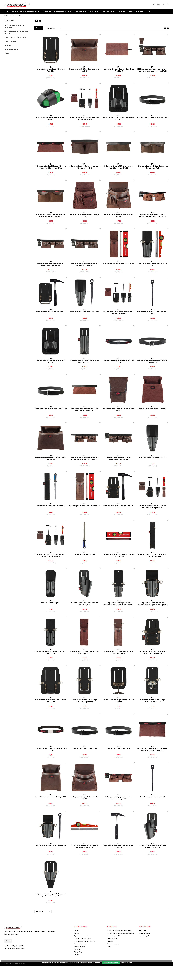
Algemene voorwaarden (81, 936)
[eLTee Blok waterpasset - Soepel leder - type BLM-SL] (118, 244)
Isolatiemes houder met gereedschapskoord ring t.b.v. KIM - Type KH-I (152, 555)
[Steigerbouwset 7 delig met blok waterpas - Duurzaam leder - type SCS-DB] (152, 487)
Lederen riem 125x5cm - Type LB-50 (85, 748)
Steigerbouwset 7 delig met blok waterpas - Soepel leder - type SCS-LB (84, 118)
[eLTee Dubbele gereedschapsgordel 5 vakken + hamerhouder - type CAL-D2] (51, 244)
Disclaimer (77, 949)
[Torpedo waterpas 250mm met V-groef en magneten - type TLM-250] (84, 826)
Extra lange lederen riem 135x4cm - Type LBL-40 (152, 117)
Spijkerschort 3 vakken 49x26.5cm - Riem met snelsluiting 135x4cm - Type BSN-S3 (152, 749)
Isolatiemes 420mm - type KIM (84, 554)
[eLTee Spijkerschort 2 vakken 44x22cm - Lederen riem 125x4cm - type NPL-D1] (152, 147)
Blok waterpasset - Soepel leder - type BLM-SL (118, 263)
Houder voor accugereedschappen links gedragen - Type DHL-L (152, 846)
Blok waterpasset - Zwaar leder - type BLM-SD (84, 506)
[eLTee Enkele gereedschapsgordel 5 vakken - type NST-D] (118, 195)
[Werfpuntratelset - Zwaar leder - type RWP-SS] (51, 826)
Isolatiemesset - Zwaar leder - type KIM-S (50, 506)
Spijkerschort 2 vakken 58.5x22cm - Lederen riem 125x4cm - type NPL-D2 (118, 167)
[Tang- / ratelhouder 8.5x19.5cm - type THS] (152, 438)
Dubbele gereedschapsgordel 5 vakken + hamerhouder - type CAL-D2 (50, 264)
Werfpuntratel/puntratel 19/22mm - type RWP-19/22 (152, 312)
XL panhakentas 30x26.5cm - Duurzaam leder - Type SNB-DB (50, 458)
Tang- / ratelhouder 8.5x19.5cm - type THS (152, 457)
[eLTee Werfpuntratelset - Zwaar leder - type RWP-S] (84, 293)
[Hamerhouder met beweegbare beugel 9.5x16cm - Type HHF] (118, 681)
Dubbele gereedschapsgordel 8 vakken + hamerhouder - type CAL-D (84, 264)
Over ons (77, 930)
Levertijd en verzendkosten (82, 938)
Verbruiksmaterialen (136, 11)
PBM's (149, 11)
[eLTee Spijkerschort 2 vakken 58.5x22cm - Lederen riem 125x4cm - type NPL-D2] (118, 147)
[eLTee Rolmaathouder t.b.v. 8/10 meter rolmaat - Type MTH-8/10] (118, 98)
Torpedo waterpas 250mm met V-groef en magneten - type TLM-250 (84, 846)
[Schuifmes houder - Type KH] (51, 584)
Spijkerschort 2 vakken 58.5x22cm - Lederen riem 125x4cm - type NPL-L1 (84, 409)
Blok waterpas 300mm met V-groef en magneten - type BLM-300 (118, 555)
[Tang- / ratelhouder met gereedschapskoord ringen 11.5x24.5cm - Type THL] (51, 875)
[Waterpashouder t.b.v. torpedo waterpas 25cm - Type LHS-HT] (51, 632)
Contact (76, 933)
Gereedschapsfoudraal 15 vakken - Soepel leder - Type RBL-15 (118, 70)
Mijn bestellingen (144, 933)
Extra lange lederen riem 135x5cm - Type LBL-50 (51, 408)
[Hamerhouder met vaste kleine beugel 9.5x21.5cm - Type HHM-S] (84, 681)
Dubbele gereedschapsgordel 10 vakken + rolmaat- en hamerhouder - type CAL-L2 (152, 215)
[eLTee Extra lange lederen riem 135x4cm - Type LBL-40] (152, 98)
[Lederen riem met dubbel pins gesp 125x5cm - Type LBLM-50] (152, 341)
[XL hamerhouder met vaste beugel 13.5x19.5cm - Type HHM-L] (51, 681)
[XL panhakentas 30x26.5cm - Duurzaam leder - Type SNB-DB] (51, 438)
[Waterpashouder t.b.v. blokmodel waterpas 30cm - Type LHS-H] (84, 341)
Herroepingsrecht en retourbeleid (84, 941)
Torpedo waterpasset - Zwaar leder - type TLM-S (152, 264)
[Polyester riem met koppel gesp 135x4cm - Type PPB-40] (51, 729)
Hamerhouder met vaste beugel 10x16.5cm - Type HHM (50, 70)
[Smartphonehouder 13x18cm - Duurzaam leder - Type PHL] (118, 390)
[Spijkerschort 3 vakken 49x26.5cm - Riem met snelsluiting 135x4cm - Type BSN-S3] (152, 729)
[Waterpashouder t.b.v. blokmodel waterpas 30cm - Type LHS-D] (118, 632)
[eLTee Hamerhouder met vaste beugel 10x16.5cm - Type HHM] (51, 50)
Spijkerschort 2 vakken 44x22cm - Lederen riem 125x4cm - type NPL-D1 (152, 167)
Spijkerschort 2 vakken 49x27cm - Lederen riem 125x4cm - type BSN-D (84, 167)
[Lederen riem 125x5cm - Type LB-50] (84, 729)
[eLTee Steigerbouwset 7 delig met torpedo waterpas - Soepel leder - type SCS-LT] (118, 293)
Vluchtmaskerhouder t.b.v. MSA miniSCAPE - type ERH (50, 118)
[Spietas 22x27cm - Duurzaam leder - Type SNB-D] (51, 778)
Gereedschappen (109, 11)
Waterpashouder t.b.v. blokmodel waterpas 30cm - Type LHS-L (84, 652)
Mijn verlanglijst (144, 936)
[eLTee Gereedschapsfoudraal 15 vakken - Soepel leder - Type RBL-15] (118, 50)
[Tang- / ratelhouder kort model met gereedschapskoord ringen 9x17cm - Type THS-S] (152, 584)
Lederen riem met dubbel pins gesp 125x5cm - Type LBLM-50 (152, 361)
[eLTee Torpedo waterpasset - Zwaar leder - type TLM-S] (152, 244)
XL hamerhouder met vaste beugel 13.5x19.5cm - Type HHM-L (50, 701)
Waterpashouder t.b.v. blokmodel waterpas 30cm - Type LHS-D (118, 652)
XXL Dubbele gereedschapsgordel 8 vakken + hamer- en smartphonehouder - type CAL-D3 (152, 70)
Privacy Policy (78, 952)
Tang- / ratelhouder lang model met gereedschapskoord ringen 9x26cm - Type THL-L (118, 605)
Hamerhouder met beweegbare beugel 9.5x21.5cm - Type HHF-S (152, 701)
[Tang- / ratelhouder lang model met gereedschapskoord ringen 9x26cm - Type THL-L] (118, 584)
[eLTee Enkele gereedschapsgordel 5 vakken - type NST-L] (84, 195)
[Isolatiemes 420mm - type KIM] (84, 535)
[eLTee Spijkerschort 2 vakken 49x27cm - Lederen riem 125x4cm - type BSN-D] (84, 147)
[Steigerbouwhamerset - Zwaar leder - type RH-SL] (118, 487)
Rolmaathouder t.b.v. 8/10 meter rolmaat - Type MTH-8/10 (118, 118)
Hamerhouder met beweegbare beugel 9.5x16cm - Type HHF (118, 701)
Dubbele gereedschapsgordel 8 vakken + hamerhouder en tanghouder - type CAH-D (85, 458)
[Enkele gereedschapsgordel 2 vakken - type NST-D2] (84, 778)
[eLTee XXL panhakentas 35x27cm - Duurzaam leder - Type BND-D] (84, 50)
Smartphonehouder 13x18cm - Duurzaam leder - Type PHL (118, 409)
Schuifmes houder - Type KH (50, 603)
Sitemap (76, 955)
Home (6, 15)
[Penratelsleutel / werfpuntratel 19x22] (152, 778)
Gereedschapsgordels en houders (87, 11)
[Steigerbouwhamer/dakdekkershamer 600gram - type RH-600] (118, 826)
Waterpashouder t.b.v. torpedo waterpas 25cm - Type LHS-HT (50, 652)
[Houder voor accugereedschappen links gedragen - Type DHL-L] (152, 826)
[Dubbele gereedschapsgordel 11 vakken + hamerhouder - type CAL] (118, 778)
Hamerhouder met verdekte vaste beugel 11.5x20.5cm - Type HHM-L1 (152, 652)
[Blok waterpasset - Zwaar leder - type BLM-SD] (84, 487)
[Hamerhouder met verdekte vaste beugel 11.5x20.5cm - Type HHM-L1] (152, 632)
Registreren (142, 930)
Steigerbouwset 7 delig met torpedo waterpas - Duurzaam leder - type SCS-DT (50, 555)
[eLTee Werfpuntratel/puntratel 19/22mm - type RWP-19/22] (152, 293)
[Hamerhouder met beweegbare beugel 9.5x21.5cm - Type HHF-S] (152, 681)
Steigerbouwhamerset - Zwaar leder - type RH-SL (118, 507)
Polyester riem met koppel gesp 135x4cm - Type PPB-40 (51, 749)
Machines (122, 11)
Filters (39, 28)
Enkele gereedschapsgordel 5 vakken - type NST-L (84, 215)
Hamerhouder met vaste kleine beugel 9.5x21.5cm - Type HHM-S (84, 701)
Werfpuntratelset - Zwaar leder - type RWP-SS (51, 845)
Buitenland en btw (79, 944)
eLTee (18, 15)
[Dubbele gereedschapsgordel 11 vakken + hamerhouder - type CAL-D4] (118, 438)
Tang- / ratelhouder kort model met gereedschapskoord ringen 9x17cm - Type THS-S (152, 605)
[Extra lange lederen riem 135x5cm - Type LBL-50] (51, 390)
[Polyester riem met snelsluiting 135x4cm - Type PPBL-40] (118, 341)
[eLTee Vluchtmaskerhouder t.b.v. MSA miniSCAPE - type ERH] (51, 98)
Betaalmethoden (79, 946)
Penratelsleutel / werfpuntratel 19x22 (152, 797)
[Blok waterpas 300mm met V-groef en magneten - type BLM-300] (118, 535)
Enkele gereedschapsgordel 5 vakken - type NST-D (118, 215)
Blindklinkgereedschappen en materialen (25, 11)
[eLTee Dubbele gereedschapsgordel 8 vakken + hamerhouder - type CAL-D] (84, 244)
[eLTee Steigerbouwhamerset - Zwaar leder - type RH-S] (51, 293)
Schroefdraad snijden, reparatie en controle (57, 11)
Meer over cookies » (126, 962)
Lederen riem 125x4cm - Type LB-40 (118, 748)
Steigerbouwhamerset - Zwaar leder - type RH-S (50, 311)
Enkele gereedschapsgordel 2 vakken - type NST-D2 (84, 798)
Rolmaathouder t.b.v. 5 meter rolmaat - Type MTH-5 (50, 361)
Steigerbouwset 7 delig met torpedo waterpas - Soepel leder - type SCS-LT (118, 312)
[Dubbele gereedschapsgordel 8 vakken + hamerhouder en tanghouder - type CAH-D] (84, 438)
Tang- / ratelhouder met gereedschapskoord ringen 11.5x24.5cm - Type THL (51, 895)
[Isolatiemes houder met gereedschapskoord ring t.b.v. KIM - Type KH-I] (152, 535)
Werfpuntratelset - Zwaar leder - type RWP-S (84, 311)
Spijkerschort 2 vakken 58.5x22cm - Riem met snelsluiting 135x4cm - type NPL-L (51, 167)
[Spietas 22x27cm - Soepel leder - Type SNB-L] (152, 390)
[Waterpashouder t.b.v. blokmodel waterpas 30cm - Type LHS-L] (84, 632)
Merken (12, 15)
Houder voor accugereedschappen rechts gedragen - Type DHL (84, 604)
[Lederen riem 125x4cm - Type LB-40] (118, 729)
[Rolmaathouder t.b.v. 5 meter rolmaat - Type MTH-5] (51, 341)
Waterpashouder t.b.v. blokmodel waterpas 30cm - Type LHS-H (84, 361)
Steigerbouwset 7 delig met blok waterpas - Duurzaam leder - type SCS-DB (152, 507)
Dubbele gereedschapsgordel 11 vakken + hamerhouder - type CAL (118, 798)
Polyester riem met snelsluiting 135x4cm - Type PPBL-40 (118, 361)
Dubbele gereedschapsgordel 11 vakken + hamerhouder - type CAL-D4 (118, 458)
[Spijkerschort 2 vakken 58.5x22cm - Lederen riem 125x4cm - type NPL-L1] (84, 390)
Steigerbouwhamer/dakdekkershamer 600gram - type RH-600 (118, 846)
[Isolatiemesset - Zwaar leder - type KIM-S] (51, 487)
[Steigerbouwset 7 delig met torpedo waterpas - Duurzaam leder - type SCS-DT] (51, 535)
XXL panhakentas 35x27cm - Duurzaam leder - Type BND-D (84, 70)
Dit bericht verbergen (111, 962)
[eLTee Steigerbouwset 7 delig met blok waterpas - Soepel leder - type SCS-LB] (84, 98)
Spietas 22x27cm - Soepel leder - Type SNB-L (152, 408)
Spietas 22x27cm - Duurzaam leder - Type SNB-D (50, 798)
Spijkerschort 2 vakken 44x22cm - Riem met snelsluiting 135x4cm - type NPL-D (50, 215)
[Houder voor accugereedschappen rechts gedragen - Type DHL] (84, 584)
